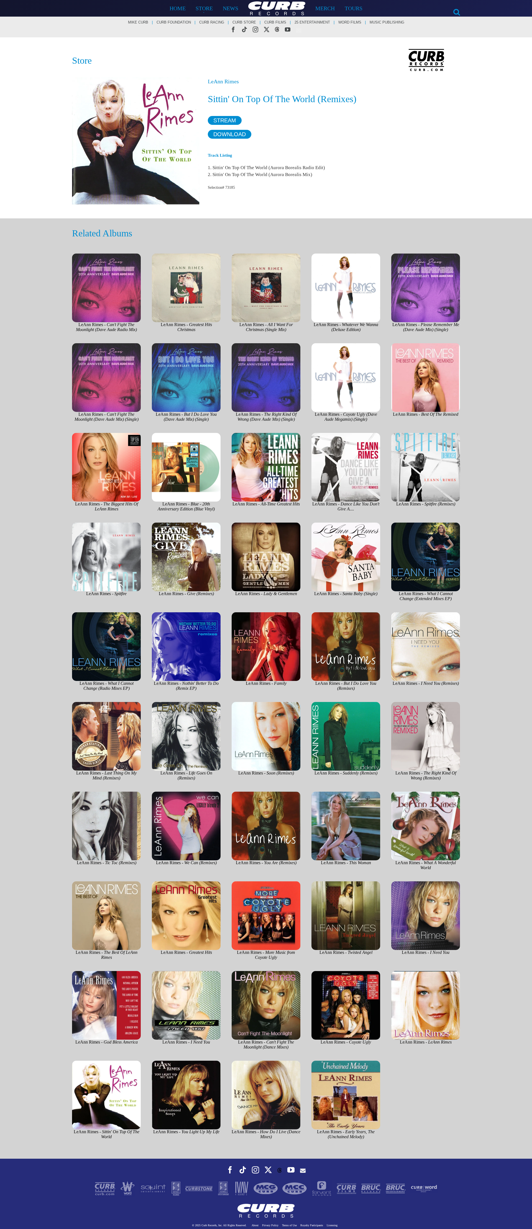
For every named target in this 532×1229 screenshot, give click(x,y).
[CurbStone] (199, 1188)
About (255, 1225)
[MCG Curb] (266, 1188)
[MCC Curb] (295, 1188)
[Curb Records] (105, 1188)
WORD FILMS (349, 22)
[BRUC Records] (371, 1188)
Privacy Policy (270, 1225)
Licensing (332, 1225)
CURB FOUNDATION (174, 22)
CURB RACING (211, 22)
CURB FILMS (275, 22)
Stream (224, 120)
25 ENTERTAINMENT (312, 22)
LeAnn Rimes (223, 81)
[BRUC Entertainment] (396, 1188)
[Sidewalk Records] (176, 1188)
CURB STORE (244, 22)
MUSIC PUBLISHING (387, 22)
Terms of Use (289, 1225)
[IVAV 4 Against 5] (242, 1188)
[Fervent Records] (322, 1188)
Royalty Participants (311, 1225)
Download (229, 134)
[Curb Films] (347, 1188)
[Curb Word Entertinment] (424, 1188)
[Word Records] (128, 1188)
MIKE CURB (138, 22)
